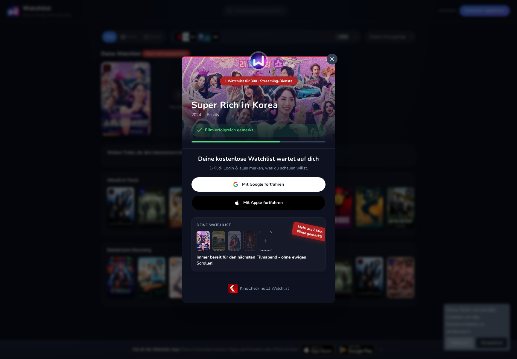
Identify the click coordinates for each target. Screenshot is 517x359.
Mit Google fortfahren (263, 184)
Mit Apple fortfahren (263, 202)
